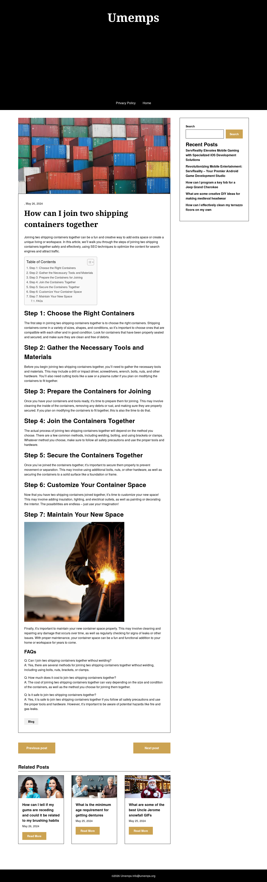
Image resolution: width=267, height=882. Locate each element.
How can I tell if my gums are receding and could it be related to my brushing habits (41, 812)
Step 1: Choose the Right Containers (52, 268)
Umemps (133, 17)
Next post (152, 748)
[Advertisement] (133, 67)
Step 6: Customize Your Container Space (55, 291)
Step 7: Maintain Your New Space (50, 296)
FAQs (39, 301)
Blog (31, 721)
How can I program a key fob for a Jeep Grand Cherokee (210, 184)
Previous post (36, 748)
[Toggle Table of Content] (88, 262)
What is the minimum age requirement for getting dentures (93, 810)
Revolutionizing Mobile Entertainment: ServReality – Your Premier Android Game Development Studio (214, 171)
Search (190, 126)
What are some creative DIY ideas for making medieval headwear (213, 196)
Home (147, 103)
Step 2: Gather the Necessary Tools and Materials (61, 273)
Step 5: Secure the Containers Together (54, 287)
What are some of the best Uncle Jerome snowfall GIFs (146, 810)
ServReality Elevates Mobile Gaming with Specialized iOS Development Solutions (212, 155)
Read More (34, 836)
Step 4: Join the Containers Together (52, 282)
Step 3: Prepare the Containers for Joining (55, 277)
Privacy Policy (126, 103)
